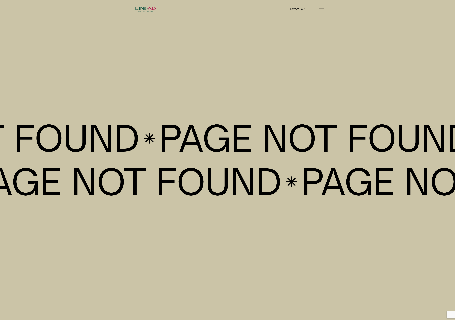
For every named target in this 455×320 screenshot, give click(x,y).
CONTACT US (296, 9)
